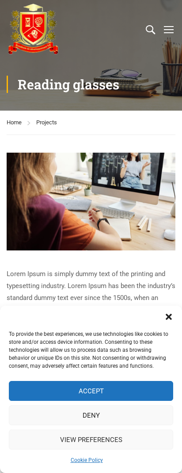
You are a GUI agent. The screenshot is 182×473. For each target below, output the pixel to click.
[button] (168, 316)
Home (14, 122)
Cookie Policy (87, 460)
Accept (91, 391)
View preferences (91, 440)
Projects (46, 122)
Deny (91, 415)
